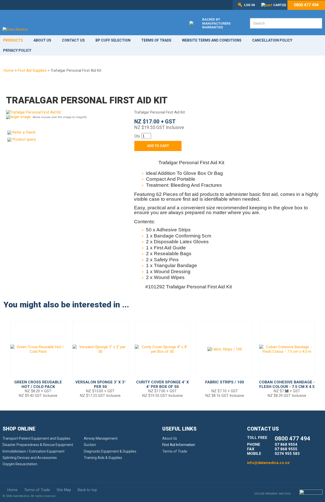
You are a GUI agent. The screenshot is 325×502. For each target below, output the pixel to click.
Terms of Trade (156, 40)
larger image (20, 117)
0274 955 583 (287, 453)
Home (9, 70)
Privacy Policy (17, 50)
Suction (90, 445)
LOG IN (249, 5)
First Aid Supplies (32, 70)
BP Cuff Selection (113, 40)
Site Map (64, 490)
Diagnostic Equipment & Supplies (110, 451)
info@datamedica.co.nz (268, 462)
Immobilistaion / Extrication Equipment (33, 451)
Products (13, 40)
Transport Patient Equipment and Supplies (36, 438)
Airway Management (101, 438)
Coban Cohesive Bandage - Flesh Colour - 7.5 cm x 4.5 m (287, 387)
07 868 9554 (286, 444)
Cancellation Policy (272, 40)
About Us (42, 40)
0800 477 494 (306, 5)
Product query (24, 139)
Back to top (87, 490)
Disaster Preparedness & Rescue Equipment (38, 445)
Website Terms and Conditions (211, 40)
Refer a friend (23, 132)
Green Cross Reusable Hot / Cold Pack (38, 384)
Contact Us (73, 40)
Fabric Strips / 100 (224, 382)
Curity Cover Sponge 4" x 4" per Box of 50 (162, 384)
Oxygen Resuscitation (20, 464)
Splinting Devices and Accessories (30, 458)
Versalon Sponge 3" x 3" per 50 (100, 384)
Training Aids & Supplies (103, 458)
